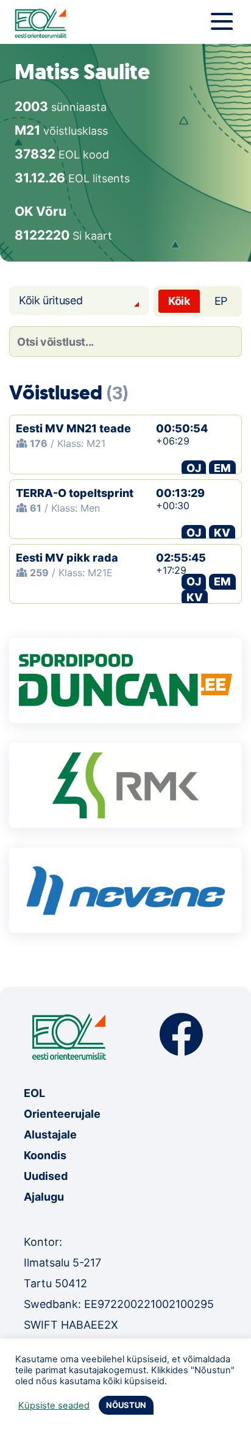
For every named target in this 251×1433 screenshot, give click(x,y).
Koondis (45, 1155)
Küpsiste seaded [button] (54, 1405)
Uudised (46, 1176)
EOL (34, 1093)
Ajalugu (44, 1196)
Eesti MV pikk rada (67, 557)
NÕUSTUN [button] (126, 1405)
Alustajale (50, 1134)
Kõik (179, 301)
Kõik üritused (50, 300)
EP (220, 301)
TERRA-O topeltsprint (74, 493)
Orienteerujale (62, 1113)
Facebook (181, 1034)
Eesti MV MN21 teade (73, 428)
